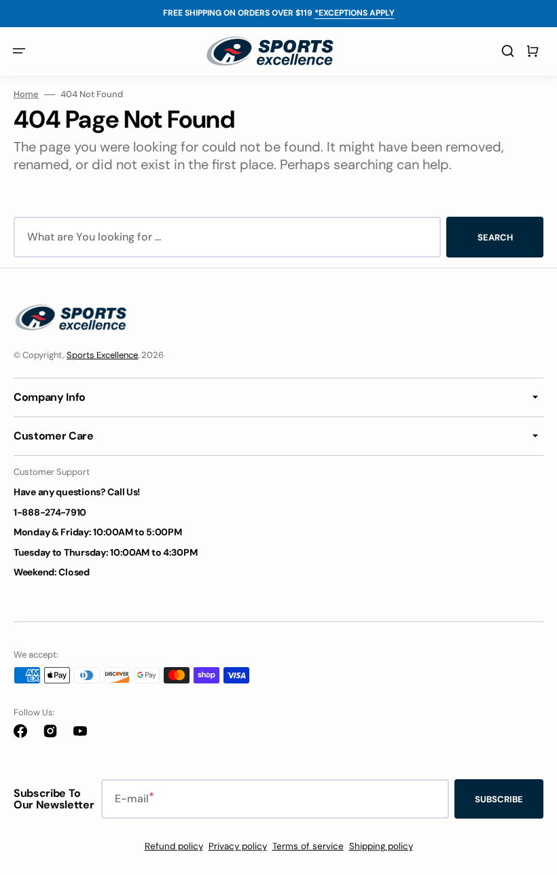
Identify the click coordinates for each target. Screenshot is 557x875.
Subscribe (499, 799)
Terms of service (308, 846)
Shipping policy (381, 846)
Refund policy (174, 846)
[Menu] (19, 51)
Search (495, 237)
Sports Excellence (102, 355)
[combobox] (227, 237)
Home (26, 94)
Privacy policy (238, 846)
